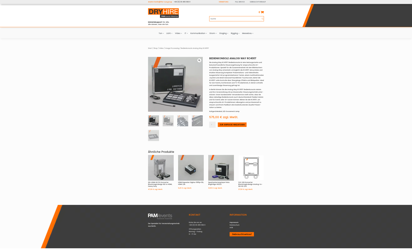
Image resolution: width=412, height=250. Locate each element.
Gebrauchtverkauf (242, 234)
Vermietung (223, 2)
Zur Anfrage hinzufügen (232, 124)
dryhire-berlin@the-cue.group (160, 2)
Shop (156, 48)
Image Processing (172, 48)
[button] (199, 60)
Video (161, 48)
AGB (231, 227)
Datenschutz (234, 225)
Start (150, 48)
